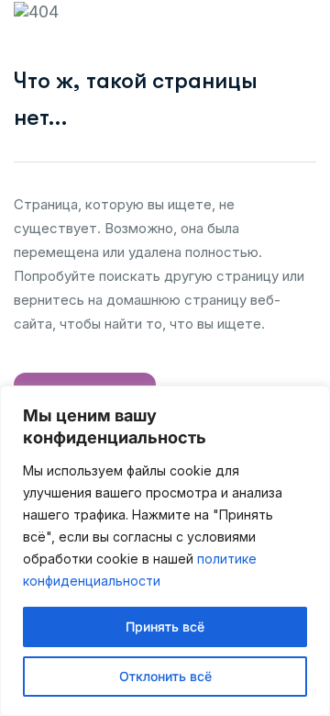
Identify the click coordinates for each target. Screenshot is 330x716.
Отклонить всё (165, 676)
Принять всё (165, 626)
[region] (165, 551)
